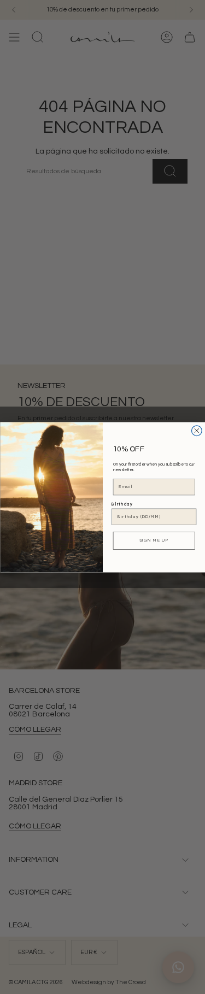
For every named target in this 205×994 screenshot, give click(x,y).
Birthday (122, 504)
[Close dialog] (196, 430)
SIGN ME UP (153, 540)
